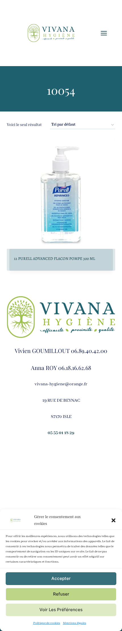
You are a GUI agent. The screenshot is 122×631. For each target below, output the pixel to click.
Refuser (61, 594)
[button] (113, 520)
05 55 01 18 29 (61, 433)
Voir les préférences (61, 609)
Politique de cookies (46, 623)
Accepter (61, 578)
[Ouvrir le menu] (106, 33)
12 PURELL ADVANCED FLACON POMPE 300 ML (54, 258)
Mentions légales (74, 623)
